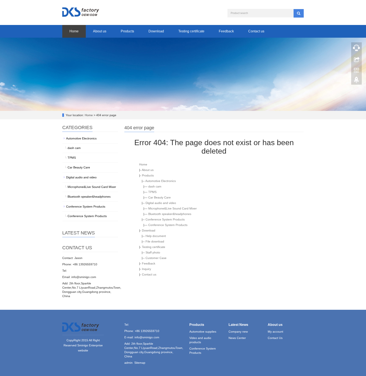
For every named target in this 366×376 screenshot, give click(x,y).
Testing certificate (191, 31)
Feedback (226, 31)
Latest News (238, 324)
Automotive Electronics (160, 181)
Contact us (256, 31)
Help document (156, 236)
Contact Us (275, 338)
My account (275, 331)
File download (155, 241)
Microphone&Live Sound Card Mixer (172, 208)
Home (74, 31)
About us (99, 31)
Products (127, 31)
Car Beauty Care (159, 197)
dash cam (154, 186)
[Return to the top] (356, 81)
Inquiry (146, 269)
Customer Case (156, 258)
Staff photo (153, 252)
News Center (237, 338)
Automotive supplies (202, 331)
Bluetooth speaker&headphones (169, 214)
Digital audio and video (161, 203)
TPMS (152, 192)
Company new (238, 331)
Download (156, 31)
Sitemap (139, 362)
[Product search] (299, 13)
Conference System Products (165, 219)
